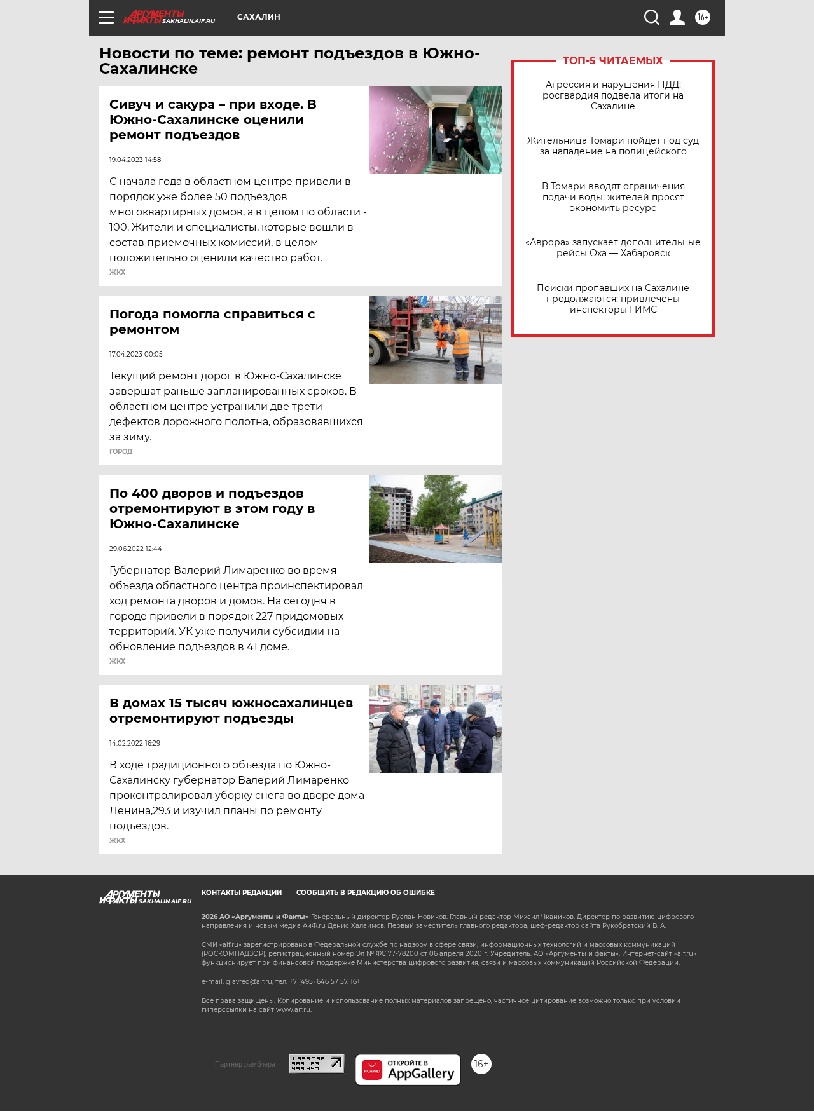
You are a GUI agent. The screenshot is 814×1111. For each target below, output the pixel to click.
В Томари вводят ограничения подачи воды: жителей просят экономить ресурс (613, 197)
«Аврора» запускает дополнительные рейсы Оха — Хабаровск (613, 248)
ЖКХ (117, 272)
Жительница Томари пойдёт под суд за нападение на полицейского (613, 146)
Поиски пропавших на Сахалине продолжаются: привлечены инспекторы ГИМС (613, 299)
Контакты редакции (242, 893)
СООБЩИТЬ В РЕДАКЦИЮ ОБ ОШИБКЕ (365, 893)
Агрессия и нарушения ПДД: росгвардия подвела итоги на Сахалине (613, 95)
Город (120, 452)
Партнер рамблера (245, 1064)
